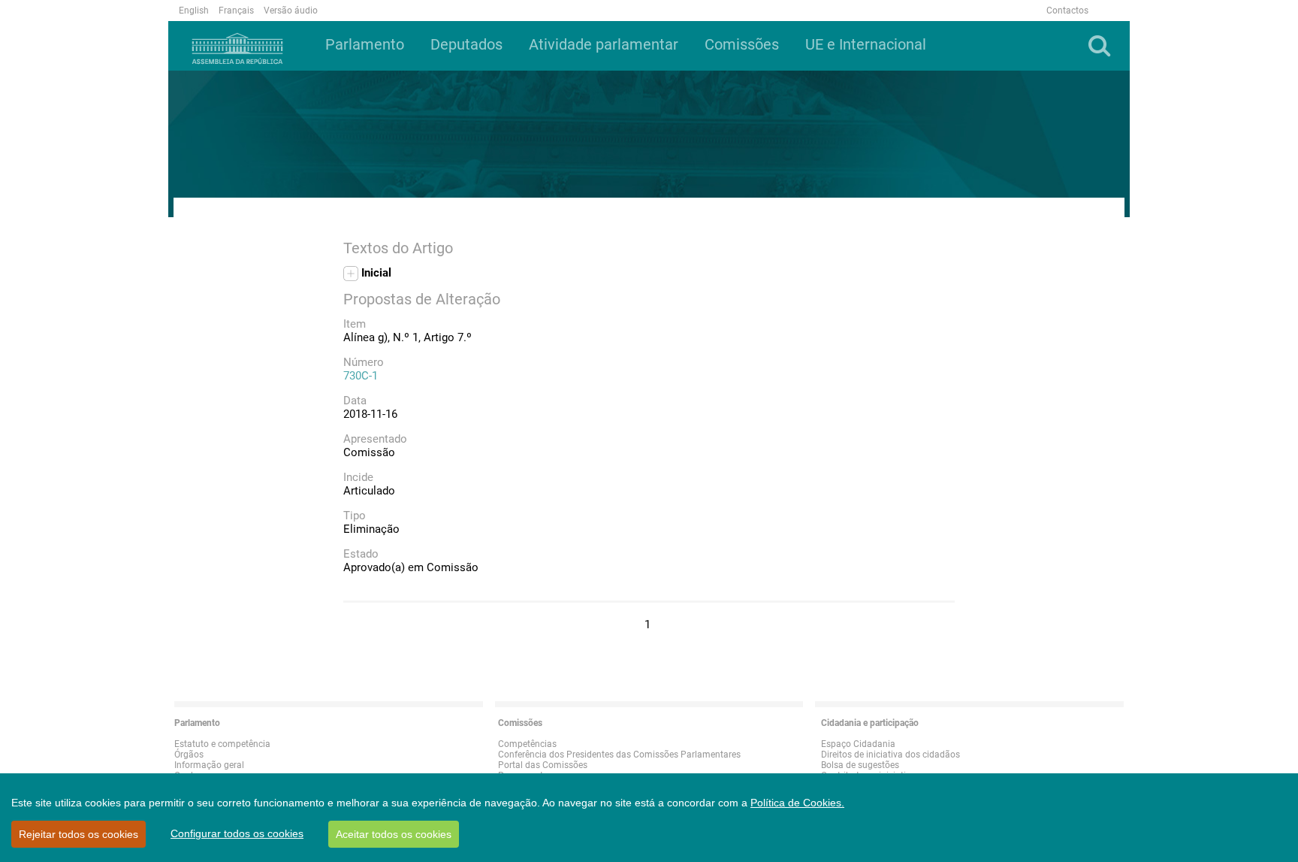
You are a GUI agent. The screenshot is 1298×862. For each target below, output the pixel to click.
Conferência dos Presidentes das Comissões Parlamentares (619, 754)
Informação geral (209, 765)
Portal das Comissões (542, 765)
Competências (527, 744)
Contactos (1067, 10)
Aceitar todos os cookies (393, 834)
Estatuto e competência (222, 744)
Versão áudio (291, 10)
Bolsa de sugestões (860, 765)
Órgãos (189, 754)
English (194, 10)
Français (236, 10)
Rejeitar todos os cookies (78, 834)
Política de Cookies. (797, 803)
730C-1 (360, 376)
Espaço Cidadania (858, 744)
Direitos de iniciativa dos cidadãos (890, 754)
